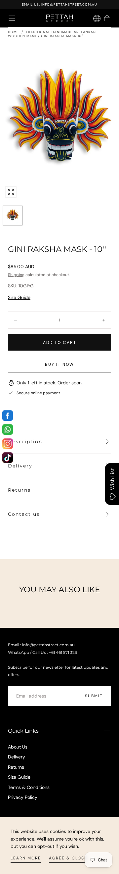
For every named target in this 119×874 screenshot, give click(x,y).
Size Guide (19, 297)
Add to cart (59, 342)
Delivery (16, 757)
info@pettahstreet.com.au (69, 4)
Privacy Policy (22, 797)
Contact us (24, 514)
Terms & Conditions (29, 787)
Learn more (26, 858)
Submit (94, 696)
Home (13, 32)
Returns (16, 767)
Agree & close (68, 858)
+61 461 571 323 (63, 652)
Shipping (16, 274)
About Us (17, 747)
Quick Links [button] (23, 731)
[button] (12, 18)
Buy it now (59, 364)
